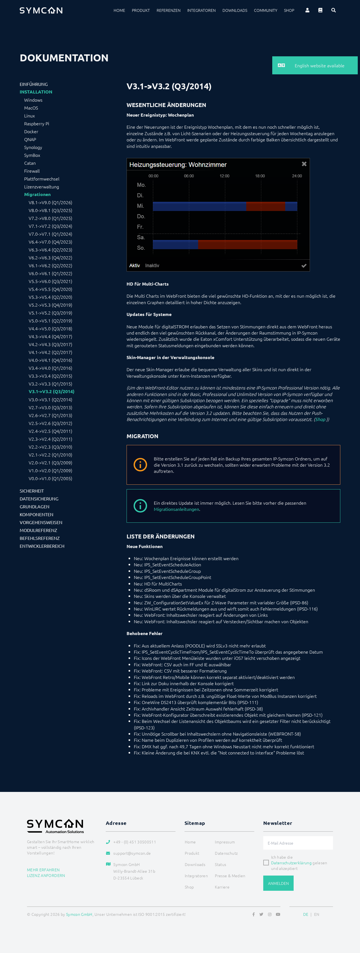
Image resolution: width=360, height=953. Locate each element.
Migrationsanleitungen (176, 509)
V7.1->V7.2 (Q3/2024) (50, 226)
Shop (289, 10)
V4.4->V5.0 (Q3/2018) (50, 328)
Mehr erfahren (43, 869)
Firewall (32, 170)
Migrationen (37, 194)
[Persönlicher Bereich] (307, 10)
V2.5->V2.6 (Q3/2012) (50, 423)
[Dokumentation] (320, 10)
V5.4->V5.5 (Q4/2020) (50, 289)
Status (220, 864)
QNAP (30, 139)
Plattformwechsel (41, 178)
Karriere (222, 887)
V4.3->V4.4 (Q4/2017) (50, 336)
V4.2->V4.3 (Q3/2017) (50, 344)
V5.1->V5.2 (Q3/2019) (50, 312)
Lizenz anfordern (46, 875)
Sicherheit (32, 490)
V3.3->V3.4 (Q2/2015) (50, 375)
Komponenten (36, 514)
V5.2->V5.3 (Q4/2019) (50, 305)
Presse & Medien (230, 875)
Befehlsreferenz (40, 538)
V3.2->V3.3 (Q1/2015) (50, 383)
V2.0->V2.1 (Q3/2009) (50, 462)
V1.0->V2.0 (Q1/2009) (50, 470)
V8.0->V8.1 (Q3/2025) (50, 210)
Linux (29, 115)
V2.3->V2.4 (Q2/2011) (50, 439)
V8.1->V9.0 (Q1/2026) (50, 202)
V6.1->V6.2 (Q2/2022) (50, 265)
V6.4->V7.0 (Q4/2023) (50, 241)
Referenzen (169, 10)
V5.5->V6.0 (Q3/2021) (50, 281)
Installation (36, 92)
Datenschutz (226, 853)
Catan (30, 163)
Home (119, 10)
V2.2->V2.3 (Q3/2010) (50, 446)
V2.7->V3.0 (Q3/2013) (50, 407)
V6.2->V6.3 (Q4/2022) (50, 257)
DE (306, 914)
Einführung (34, 84)
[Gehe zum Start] (349, 921)
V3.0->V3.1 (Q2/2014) (50, 399)
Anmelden (278, 883)
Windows (33, 100)
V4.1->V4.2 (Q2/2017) (50, 352)
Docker (31, 131)
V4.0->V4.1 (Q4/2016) (50, 360)
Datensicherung (39, 498)
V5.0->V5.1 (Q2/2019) (50, 320)
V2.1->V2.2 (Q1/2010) (50, 454)
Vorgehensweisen (41, 522)
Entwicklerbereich (42, 546)
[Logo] (41, 10)
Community (265, 10)
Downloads (234, 10)
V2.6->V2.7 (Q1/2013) (50, 415)
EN (317, 914)
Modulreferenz (38, 530)
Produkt (141, 10)
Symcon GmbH (79, 914)
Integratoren (201, 10)
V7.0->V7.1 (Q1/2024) (50, 234)
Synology (33, 147)
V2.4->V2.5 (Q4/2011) (50, 431)
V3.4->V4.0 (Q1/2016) (50, 368)
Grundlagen (35, 506)
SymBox (32, 155)
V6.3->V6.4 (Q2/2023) (50, 249)
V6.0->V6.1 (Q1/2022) (50, 273)
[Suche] (333, 10)
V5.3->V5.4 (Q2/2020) (50, 297)
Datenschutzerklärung (291, 862)
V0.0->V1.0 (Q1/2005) (50, 478)
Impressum (225, 842)
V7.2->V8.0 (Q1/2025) (50, 218)
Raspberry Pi (36, 123)
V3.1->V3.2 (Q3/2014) (52, 391)
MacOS (31, 107)
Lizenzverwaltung (41, 186)
